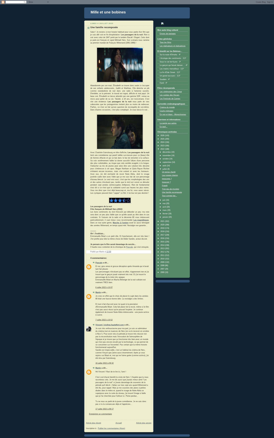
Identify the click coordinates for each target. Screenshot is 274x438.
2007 (162, 269)
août (165, 166)
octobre (166, 159)
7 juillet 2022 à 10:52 (104, 320)
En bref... (163, 127)
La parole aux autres (168, 123)
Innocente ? (167, 179)
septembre (167, 162)
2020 (162, 225)
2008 (162, 265)
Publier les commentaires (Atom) (111, 428)
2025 (162, 139)
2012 (162, 252)
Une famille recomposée (172, 192)
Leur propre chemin (170, 175)
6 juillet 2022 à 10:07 (104, 287)
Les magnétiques (141, 220)
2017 (162, 235)
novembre (167, 156)
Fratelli (165, 186)
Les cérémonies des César (171, 92)
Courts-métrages (166, 111)
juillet (165, 169)
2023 (162, 146)
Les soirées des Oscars (169, 95)
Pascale (129, 247)
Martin (98, 292)
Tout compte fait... (169, 196)
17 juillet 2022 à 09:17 (104, 409)
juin (164, 200)
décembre (167, 152)
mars (165, 210)
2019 (162, 228)
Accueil (119, 423)
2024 (162, 142)
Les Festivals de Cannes (170, 99)
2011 (162, 255)
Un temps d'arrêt (169, 172)
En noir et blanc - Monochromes (173, 115)
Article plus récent (93, 423)
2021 (162, 221)
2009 (162, 262)
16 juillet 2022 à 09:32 (104, 363)
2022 (162, 149)
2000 (162, 272)
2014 (162, 245)
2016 (162, 238)
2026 (162, 136)
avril (165, 207)
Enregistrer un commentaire (100, 414)
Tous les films (165, 42)
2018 (162, 231)
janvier (166, 217)
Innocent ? (166, 182)
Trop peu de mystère (170, 189)
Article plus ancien (143, 423)
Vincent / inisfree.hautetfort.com (109, 325)
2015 (162, 242)
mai (164, 204)
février (165, 214)
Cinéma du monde (167, 107)
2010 (162, 259)
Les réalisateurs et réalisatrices (173, 46)
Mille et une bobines (108, 12)
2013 (162, 248)
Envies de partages (168, 34)
